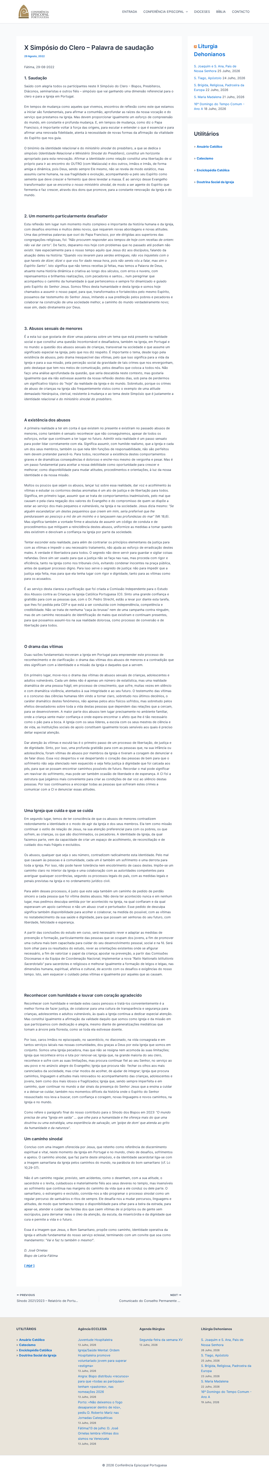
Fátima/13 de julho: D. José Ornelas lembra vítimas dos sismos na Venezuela (98, 1433)
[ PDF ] (29, 1266)
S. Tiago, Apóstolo (208, 78)
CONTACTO (241, 12)
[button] (186, 11)
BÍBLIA (221, 12)
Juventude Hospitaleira (95, 1340)
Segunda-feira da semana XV (161, 1340)
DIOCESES (202, 12)
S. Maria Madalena (207, 97)
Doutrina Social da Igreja (215, 182)
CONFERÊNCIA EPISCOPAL (163, 12)
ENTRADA (129, 12)
